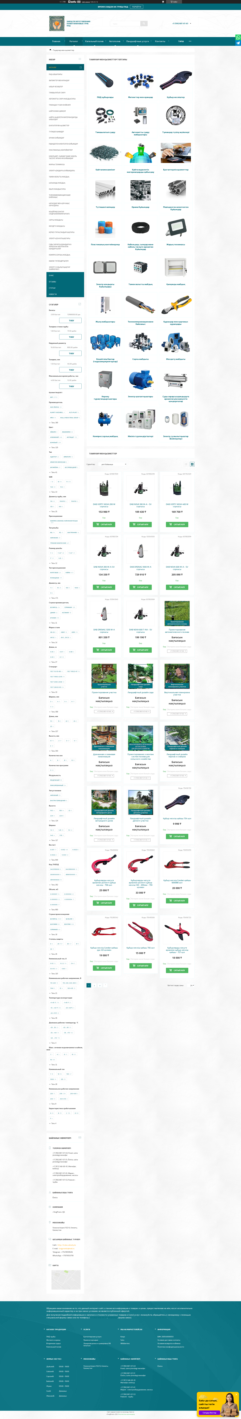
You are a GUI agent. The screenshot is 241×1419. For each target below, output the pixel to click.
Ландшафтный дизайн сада (140, 692)
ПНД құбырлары (105, 97)
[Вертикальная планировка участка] (177, 676)
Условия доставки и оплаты (169, 1340)
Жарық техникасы (176, 244)
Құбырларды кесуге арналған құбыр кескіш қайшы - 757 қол (177, 950)
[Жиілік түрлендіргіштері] (140, 419)
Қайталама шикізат (105, 169)
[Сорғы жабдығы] (140, 342)
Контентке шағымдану (126, 1414)
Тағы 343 (54, 751)
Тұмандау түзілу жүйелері (175, 132)
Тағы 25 (54, 511)
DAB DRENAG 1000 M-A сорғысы (140, 568)
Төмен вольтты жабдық (141, 284)
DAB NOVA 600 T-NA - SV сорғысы (140, 630)
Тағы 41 (54, 472)
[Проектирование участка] (104, 676)
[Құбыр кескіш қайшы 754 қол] (177, 802)
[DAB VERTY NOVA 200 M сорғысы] (104, 488)
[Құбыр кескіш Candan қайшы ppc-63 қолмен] (104, 931)
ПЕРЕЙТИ (136, 7)
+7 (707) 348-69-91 (98, 1317)
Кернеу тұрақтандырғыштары (105, 397)
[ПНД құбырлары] (105, 80)
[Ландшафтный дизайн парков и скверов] (177, 738)
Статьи (52, 288)
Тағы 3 (53, 1043)
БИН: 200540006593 (165, 1337)
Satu (122, 1340)
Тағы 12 (54, 563)
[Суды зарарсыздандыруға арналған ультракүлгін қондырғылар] (175, 379)
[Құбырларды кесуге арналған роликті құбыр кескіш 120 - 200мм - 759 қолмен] (141, 864)
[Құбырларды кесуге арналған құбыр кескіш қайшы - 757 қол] (177, 931)
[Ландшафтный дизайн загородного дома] (104, 802)
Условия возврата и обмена (169, 1343)
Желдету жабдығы (175, 359)
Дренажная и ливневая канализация (104, 755)
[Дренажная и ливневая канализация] (104, 738)
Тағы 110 (54, 974)
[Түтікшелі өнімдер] (105, 190)
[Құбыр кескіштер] (175, 80)
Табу (71, 320)
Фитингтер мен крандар (140, 97)
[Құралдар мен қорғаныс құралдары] (175, 304)
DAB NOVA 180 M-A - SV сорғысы (141, 505)
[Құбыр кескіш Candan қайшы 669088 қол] (177, 864)
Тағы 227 (54, 731)
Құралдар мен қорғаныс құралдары (175, 322)
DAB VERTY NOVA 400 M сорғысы (177, 505)
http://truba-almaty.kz (67, 1245)
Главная (56, 41)
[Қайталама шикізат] (105, 152)
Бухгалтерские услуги (92, 1337)
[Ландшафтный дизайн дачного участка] (141, 802)
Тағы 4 (53, 1123)
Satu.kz (131, 1412)
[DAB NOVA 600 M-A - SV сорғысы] (177, 550)
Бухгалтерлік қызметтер (176, 169)
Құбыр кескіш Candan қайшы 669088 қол (177, 881)
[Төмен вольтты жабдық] (140, 267)
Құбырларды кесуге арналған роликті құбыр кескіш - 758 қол (104, 882)
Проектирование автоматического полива (177, 630)
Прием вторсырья (90, 1340)
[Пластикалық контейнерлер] (105, 227)
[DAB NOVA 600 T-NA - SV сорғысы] (141, 613)
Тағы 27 (54, 662)
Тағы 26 (54, 954)
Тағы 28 (54, 1084)
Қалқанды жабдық (175, 284)
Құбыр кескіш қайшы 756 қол (141, 948)
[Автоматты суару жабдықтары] (140, 115)
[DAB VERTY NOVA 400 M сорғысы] (177, 488)
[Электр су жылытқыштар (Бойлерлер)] (175, 419)
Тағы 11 (54, 623)
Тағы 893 (54, 910)
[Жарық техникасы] (175, 227)
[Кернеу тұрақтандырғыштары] (105, 379)
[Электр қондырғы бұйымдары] (105, 267)
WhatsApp (112, 1317)
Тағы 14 (54, 642)
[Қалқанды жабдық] (175, 267)
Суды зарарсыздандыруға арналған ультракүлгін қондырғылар (176, 398)
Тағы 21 (54, 993)
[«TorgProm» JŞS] (56, 30)
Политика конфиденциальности (171, 1347)
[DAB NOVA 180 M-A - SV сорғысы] (141, 488)
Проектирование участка (104, 692)
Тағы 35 (54, 1018)
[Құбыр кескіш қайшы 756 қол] (141, 931)
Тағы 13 (54, 492)
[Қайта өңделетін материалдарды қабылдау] (140, 152)
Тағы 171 (54, 598)
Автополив (114, 41)
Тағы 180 (54, 423)
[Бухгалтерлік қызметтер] (175, 152)
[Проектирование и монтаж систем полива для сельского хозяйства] (141, 738)
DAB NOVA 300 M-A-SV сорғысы (104, 568)
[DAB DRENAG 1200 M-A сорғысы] (104, 613)
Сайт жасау (86, 2)
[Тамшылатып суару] (105, 115)
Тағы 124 (54, 821)
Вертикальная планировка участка (177, 693)
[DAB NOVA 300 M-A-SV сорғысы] (104, 550)
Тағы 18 (54, 934)
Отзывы (52, 282)
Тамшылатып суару (105, 132)
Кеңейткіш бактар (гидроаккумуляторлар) (105, 360)
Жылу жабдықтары (105, 321)
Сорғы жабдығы (140, 359)
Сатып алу (106, 524)
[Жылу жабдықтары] (105, 304)
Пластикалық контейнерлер (105, 244)
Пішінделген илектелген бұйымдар (176, 208)
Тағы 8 (53, 1104)
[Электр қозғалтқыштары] (140, 379)
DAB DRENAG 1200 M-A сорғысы (104, 630)
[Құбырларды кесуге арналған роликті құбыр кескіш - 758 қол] (104, 864)
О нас (51, 275)
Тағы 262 (54, 885)
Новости (53, 294)
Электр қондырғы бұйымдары (105, 285)
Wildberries (125, 1343)
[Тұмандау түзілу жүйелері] (175, 115)
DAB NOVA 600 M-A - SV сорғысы (177, 568)
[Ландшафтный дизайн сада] (141, 676)
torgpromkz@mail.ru (66, 1248)
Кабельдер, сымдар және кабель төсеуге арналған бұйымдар (140, 246)
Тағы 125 (54, 447)
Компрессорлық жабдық (105, 436)
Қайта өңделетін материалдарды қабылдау (140, 170)
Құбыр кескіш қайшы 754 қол (177, 818)
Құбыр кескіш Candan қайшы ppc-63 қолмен (104, 949)
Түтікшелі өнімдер (105, 207)
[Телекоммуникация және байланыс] (140, 304)
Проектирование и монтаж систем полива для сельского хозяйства (140, 756)
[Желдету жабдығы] (175, 342)
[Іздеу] (144, 23)
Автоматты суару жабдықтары (140, 133)
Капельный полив (94, 41)
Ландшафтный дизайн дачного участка (140, 819)
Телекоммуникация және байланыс (140, 322)
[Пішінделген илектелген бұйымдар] (175, 190)
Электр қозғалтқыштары (140, 396)
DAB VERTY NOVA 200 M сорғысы (104, 505)
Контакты (160, 41)
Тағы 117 (54, 840)
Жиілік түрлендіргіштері (140, 436)
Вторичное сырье (53, 1343)
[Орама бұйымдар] (140, 190)
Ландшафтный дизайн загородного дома (104, 819)
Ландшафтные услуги (137, 41)
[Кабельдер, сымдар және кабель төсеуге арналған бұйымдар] (140, 227)
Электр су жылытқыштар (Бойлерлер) (175, 437)
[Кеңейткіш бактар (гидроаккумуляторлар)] (105, 342)
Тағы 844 (54, 860)
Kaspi (122, 1337)
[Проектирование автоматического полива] (177, 613)
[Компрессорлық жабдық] (105, 419)
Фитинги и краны (53, 1340)
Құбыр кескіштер (176, 97)
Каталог (73, 41)
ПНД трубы (50, 1337)
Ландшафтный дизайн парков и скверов (177, 755)
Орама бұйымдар (140, 207)
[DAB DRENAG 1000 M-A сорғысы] (141, 550)
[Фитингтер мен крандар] (140, 80)
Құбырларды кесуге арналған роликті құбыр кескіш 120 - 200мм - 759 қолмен (140, 883)
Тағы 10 (54, 692)
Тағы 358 (54, 712)
